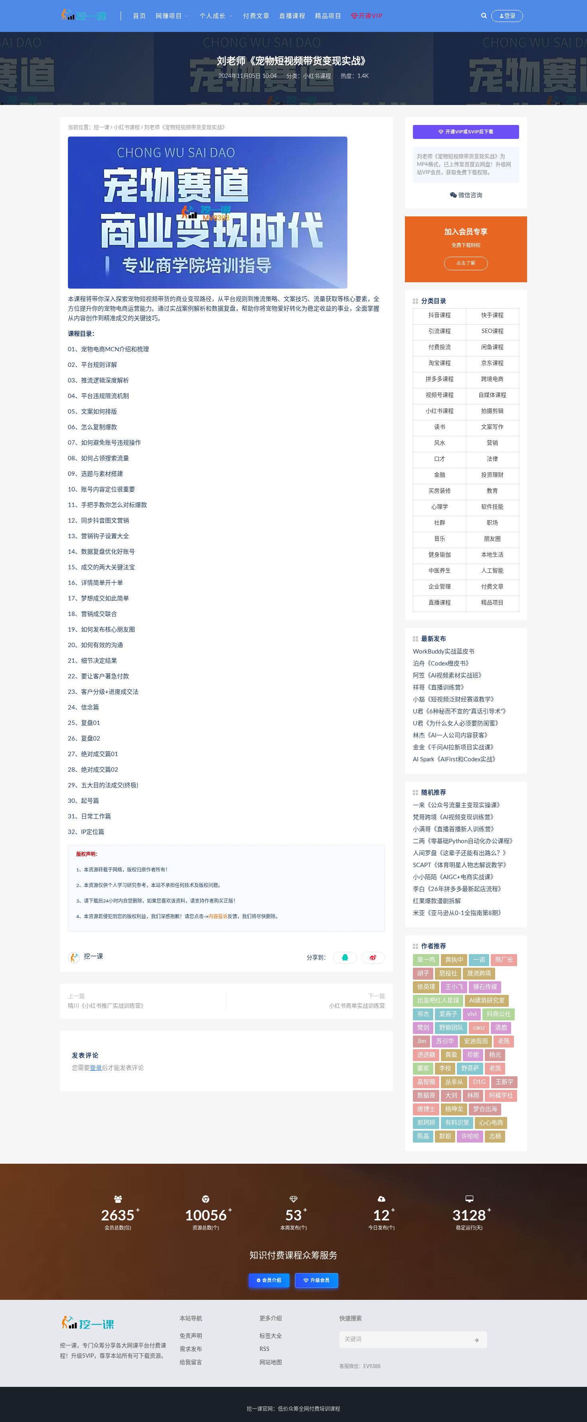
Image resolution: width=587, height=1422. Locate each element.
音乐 (439, 539)
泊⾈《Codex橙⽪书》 (442, 664)
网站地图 (271, 1362)
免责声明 (191, 1336)
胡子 (423, 973)
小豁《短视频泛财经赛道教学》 (455, 700)
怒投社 (448, 973)
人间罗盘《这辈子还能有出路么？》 (461, 853)
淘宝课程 (439, 363)
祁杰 (423, 1014)
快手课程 (492, 315)
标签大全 (271, 1336)
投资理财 (492, 475)
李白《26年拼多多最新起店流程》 (458, 889)
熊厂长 (504, 960)
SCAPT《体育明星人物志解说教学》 (461, 865)
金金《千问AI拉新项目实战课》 (454, 748)
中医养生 (439, 571)
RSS (265, 1349)
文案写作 (492, 427)
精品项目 (328, 16)
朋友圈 (492, 539)
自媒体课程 (492, 395)
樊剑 (423, 1028)
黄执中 (454, 960)
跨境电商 (492, 379)
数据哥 (426, 1096)
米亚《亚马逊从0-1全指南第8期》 (458, 913)
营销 (492, 443)
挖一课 (101, 127)
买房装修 (439, 491)
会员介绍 (271, 1280)
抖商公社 (499, 1014)
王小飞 (454, 987)
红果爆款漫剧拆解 (437, 901)
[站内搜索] (484, 16)
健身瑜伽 (439, 555)
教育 (492, 491)
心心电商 (491, 1123)
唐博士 (426, 1109)
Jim (421, 1041)
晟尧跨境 (479, 973)
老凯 (495, 1068)
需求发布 (191, 1349)
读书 (439, 427)
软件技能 (492, 507)
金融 (439, 475)
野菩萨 (470, 1068)
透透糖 (426, 1055)
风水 (439, 443)
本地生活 (492, 555)
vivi (472, 1014)
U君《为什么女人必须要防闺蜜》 (457, 724)
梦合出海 (485, 1109)
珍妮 (473, 1055)
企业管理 (439, 587)
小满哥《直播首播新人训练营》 (455, 829)
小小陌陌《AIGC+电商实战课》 (454, 877)
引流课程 (439, 331)
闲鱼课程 (492, 347)
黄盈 (451, 1055)
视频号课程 (440, 395)
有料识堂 (457, 1123)
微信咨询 (469, 195)
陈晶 (423, 1136)
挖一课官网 (260, 1409)
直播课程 (292, 16)
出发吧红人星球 (438, 1001)
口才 (439, 459)
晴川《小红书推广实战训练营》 (107, 1006)
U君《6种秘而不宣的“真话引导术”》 (461, 712)
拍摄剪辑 (492, 411)
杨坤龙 (454, 1109)
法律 (492, 459)
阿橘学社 (501, 1096)
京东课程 (492, 363)
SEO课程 (493, 331)
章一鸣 (426, 960)
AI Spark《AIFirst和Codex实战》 (455, 759)
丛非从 (454, 1082)
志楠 (495, 1136)
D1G (479, 1082)
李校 (445, 1068)
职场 (492, 523)
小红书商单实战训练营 (357, 1006)
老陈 (504, 1041)
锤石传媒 (485, 987)
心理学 (439, 507)
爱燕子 (448, 1014)
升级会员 (319, 1280)
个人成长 (213, 16)
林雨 (473, 1096)
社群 (439, 523)
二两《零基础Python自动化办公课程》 (464, 841)
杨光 (495, 1055)
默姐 (445, 1136)
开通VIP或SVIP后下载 (469, 131)
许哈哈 (470, 1136)
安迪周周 (476, 1041)
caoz (479, 1028)
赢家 (423, 1068)
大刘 (451, 1096)
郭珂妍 (426, 1123)
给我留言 (191, 1362)
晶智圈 (426, 1082)
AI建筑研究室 (487, 1001)
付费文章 (256, 16)
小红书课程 (317, 76)
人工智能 (492, 571)
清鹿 (501, 1028)
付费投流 (439, 347)
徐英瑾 (426, 987)
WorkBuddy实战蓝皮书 (443, 652)
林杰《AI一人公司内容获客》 (451, 736)
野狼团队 (451, 1028)
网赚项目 (169, 16)
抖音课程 (439, 315)
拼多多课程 (440, 379)
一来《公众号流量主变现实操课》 (458, 805)
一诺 (479, 960)
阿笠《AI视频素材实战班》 (448, 676)
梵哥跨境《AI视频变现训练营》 (454, 817)
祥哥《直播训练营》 (440, 688)
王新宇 (505, 1082)
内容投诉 (218, 916)
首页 (139, 16)
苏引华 (445, 1041)
